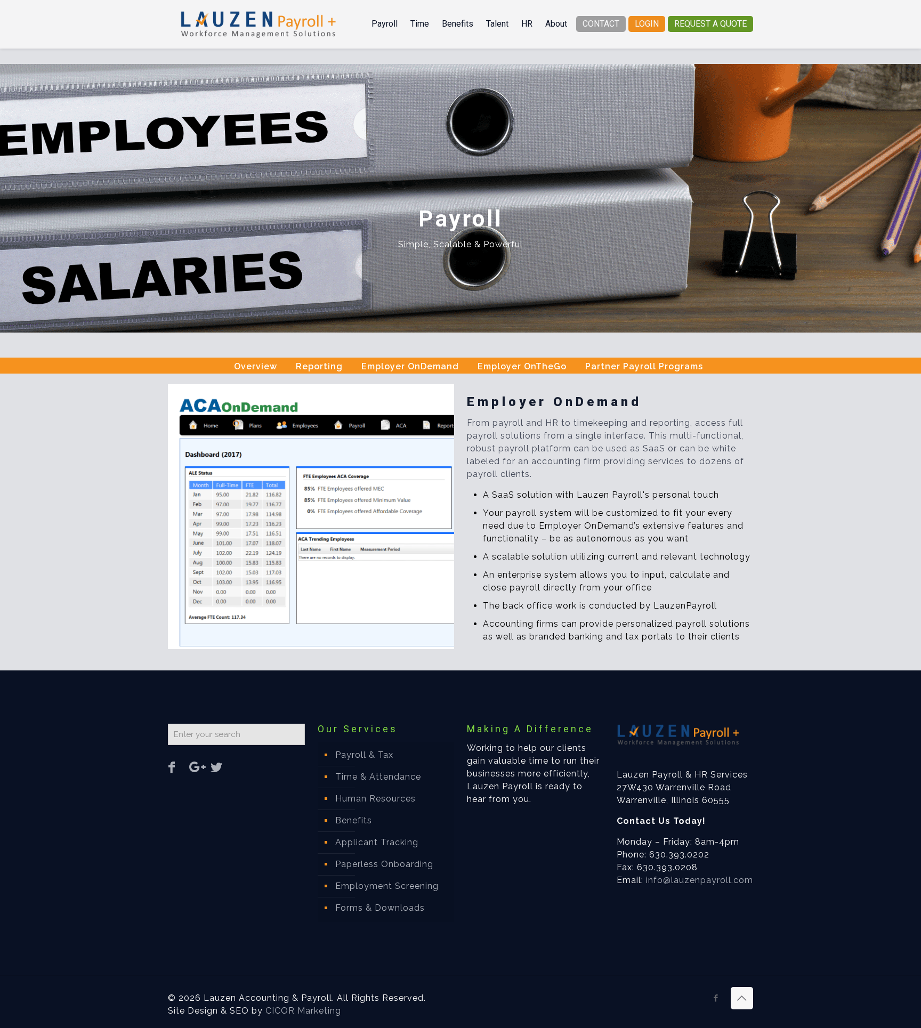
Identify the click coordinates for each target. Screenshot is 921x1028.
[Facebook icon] (716, 998)
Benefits (353, 820)
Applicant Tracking (376, 842)
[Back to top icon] (742, 998)
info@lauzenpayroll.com (699, 880)
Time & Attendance (378, 777)
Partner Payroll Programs (644, 366)
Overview (255, 366)
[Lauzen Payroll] (258, 24)
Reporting (319, 366)
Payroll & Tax (364, 755)
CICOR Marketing (303, 1011)
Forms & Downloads (380, 908)
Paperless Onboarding (384, 864)
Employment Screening (387, 886)
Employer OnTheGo (522, 366)
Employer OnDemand (410, 366)
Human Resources (375, 799)
